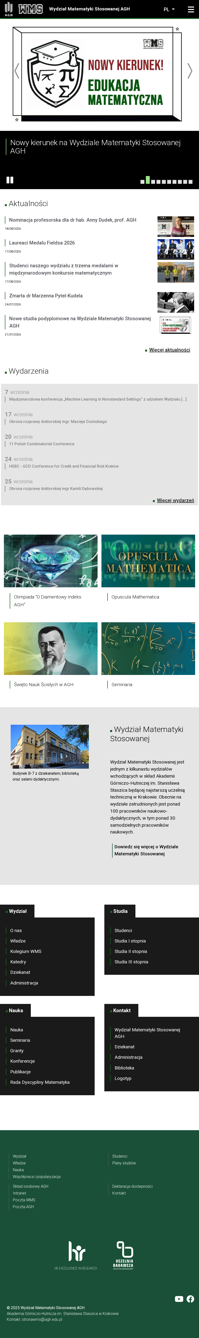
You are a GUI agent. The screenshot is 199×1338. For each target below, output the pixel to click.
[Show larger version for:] (50, 746)
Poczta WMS (24, 1200)
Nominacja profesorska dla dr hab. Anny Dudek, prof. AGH (72, 220)
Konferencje (22, 1061)
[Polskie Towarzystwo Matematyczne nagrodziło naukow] (164, 181)
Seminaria (122, 684)
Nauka (16, 1030)
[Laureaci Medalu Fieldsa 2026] (176, 250)
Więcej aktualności (169, 350)
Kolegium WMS (25, 951)
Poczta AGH (23, 1206)
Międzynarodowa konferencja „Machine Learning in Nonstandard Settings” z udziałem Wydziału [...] (98, 399)
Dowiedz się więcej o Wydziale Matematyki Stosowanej (146, 850)
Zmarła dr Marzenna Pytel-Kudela (46, 296)
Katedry (18, 962)
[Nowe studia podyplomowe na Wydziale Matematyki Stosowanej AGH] (176, 330)
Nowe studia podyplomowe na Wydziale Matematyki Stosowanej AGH (80, 322)
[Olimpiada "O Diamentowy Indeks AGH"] (51, 560)
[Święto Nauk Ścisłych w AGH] (51, 648)
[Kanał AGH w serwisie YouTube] (179, 1299)
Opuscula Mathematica (135, 597)
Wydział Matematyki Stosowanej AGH (89, 9)
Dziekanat (20, 972)
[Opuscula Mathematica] (148, 560)
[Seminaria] (148, 648)
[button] (191, 10)
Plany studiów (124, 1163)
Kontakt (119, 1193)
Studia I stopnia (130, 941)
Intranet (19, 1193)
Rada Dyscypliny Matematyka (40, 1082)
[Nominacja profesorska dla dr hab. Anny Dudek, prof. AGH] (176, 227)
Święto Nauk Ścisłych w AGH (44, 684)
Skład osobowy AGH (30, 1186)
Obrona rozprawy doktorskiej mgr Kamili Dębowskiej (56, 488)
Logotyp (123, 1078)
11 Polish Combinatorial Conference (41, 444)
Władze (17, 941)
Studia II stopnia (131, 951)
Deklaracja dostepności (132, 1186)
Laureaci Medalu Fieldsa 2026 (42, 243)
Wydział (19, 1156)
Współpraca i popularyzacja (36, 1176)
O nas (16, 930)
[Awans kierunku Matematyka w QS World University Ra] (158, 181)
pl (167, 9)
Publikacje (20, 1072)
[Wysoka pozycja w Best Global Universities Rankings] (185, 181)
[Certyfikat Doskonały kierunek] (180, 181)
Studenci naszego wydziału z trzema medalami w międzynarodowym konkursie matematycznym (63, 269)
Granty (17, 1050)
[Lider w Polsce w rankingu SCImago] (153, 181)
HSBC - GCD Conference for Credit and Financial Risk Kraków (64, 466)
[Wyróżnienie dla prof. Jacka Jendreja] (142, 181)
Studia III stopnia (131, 962)
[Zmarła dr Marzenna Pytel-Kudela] (176, 303)
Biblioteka (124, 1068)
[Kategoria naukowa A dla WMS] (174, 181)
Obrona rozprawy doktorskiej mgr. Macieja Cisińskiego (58, 421)
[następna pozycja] (189, 70)
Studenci (123, 930)
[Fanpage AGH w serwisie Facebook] (190, 1299)
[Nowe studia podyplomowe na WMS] (190, 181)
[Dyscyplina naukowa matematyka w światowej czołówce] (169, 181)
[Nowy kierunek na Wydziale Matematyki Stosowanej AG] (148, 180)
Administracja (24, 983)
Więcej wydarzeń (175, 500)
